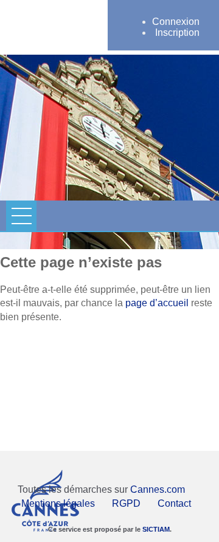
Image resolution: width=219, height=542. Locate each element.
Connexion (176, 21)
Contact (174, 503)
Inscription (177, 32)
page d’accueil (157, 303)
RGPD (126, 503)
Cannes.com (157, 489)
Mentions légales (58, 503)
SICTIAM (156, 529)
